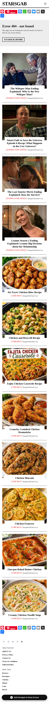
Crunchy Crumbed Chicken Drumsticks (25, 431)
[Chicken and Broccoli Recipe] (24, 320)
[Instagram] (8, 641)
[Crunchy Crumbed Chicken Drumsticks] (24, 411)
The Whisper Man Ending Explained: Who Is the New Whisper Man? (24, 91)
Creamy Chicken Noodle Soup (24, 615)
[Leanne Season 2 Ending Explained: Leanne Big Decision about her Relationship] (24, 223)
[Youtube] (22, 641)
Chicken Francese (24, 523)
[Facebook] (4, 641)
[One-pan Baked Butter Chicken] (24, 551)
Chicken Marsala (24, 478)
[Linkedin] (13, 641)
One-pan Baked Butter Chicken (24, 569)
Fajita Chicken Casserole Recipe (24, 383)
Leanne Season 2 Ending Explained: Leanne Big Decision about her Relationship (24, 243)
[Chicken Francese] (24, 506)
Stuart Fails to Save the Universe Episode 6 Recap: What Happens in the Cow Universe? (24, 143)
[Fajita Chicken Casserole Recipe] (24, 366)
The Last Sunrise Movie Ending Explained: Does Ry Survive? (24, 193)
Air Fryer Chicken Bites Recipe (25, 292)
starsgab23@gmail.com (35, 98)
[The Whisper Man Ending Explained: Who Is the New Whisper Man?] (24, 71)
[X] (17, 641)
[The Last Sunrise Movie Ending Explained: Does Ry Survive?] (24, 174)
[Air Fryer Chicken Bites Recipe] (24, 274)
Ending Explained (16, 98)
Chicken (16, 296)
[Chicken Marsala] (24, 460)
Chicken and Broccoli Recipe (24, 337)
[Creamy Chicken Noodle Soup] (24, 597)
